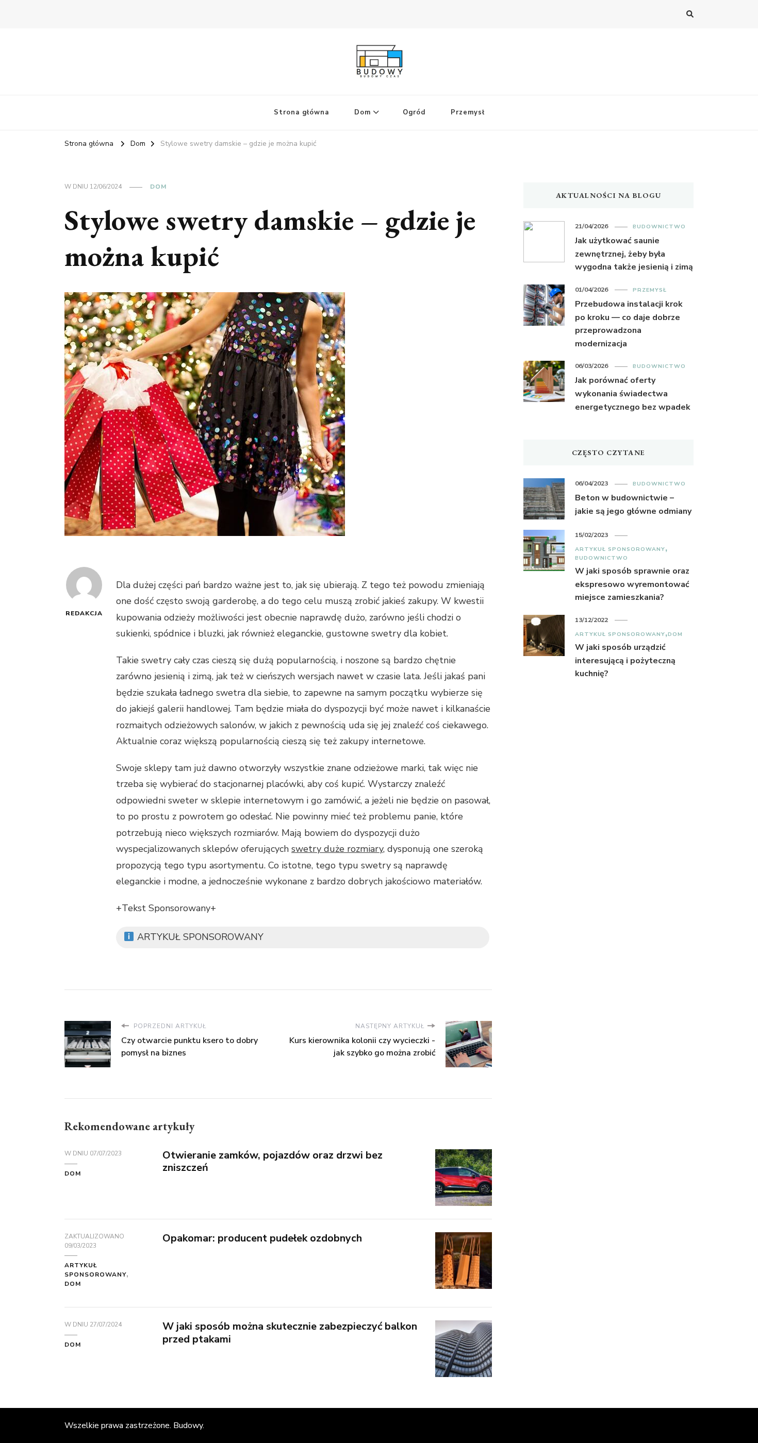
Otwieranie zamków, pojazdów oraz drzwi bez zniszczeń (272, 1161)
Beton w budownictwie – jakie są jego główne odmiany (633, 504)
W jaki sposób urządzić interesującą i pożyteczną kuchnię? (625, 660)
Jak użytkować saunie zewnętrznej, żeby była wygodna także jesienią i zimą (634, 254)
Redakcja (84, 613)
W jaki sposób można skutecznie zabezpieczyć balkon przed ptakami (289, 1332)
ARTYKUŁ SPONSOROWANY (95, 1270)
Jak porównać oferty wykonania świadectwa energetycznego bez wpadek (632, 393)
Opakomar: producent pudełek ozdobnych (262, 1238)
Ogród (414, 112)
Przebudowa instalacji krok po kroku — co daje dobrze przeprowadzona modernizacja (629, 323)
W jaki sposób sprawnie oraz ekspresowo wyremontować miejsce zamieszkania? (632, 584)
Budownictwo (659, 226)
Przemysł (468, 112)
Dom (362, 112)
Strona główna (301, 112)
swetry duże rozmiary (337, 849)
